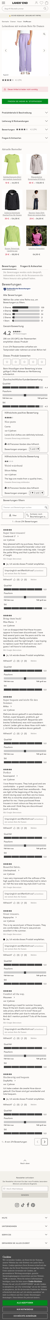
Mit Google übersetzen (12, 559)
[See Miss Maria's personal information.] (16, 622)
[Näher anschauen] (44, 34)
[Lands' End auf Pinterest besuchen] (32, 1205)
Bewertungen (9, 266)
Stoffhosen (27, 21)
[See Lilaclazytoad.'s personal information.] (19, 870)
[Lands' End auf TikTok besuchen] (22, 1205)
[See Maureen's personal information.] (14, 997)
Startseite (5, 21)
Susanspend (9, 776)
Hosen (19, 21)
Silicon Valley (11, 470)
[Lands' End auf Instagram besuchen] (17, 1205)
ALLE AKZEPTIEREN (25, 1303)
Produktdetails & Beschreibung (17, 112)
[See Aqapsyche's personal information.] (16, 917)
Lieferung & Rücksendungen (15, 121)
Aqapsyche (8, 917)
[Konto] (36, 3)
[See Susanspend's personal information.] (17, 776)
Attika (6, 706)
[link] (20, 332)
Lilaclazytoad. (9, 870)
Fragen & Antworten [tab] (31, 266)
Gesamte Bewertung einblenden (18, 438)
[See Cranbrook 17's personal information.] (18, 536)
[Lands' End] (20, 3)
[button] (7, 362)
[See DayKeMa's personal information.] (15, 1081)
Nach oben (25, 1163)
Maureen (7, 997)
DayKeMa (8, 1080)
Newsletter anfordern (25, 1177)
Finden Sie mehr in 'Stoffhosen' (25, 101)
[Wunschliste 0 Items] (41, 2)
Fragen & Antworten (11, 137)
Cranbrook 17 (9, 536)
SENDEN (25, 1195)
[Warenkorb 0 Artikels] (46, 2)
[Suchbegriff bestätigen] (45, 8)
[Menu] (3, 2)
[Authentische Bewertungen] (17, 289)
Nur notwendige (25, 1309)
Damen (13, 21)
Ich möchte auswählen (25, 1316)
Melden (34, 579)
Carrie (8, 426)
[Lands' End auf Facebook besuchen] (27, 1205)
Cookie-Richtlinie (35, 1281)
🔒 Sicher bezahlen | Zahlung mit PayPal (25, 15)
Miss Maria (8, 622)
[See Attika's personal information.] (11, 706)
